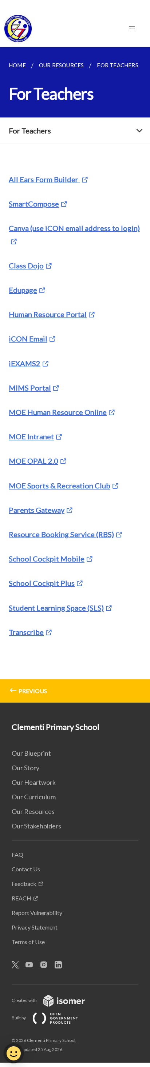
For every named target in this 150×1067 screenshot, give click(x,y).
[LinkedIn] (61, 965)
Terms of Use (28, 941)
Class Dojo (26, 265)
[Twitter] (18, 965)
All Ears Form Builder (44, 179)
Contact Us (26, 869)
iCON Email (28, 338)
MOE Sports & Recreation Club (59, 485)
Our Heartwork (34, 782)
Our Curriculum (34, 797)
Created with (25, 1000)
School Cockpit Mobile (46, 558)
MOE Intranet (31, 436)
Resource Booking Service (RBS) (61, 534)
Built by (19, 1017)
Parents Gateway (36, 509)
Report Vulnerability (37, 912)
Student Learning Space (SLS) (56, 607)
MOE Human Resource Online (58, 412)
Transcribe (26, 632)
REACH (21, 898)
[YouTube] (32, 965)
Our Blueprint (31, 753)
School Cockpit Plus (42, 583)
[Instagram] (46, 965)
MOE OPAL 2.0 (33, 460)
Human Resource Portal (48, 314)
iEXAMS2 (24, 363)
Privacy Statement (35, 927)
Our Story (25, 768)
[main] (75, 375)
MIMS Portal (30, 387)
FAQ (17, 854)
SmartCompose (34, 203)
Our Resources (33, 811)
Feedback (24, 883)
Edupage (23, 289)
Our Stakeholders (36, 826)
